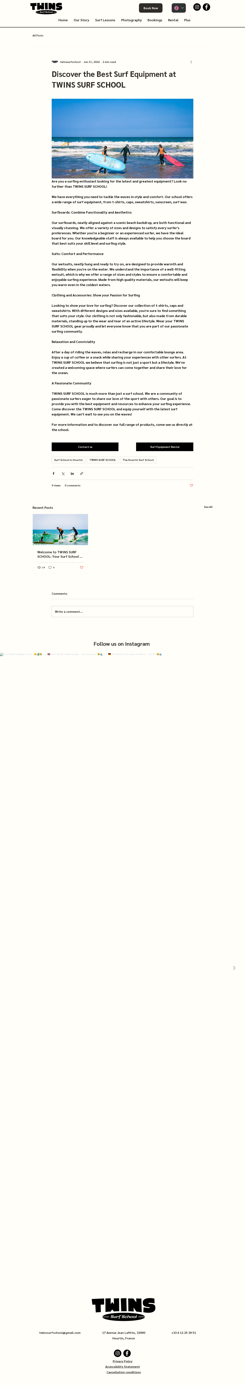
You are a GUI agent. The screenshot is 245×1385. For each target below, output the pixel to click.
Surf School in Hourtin (68, 459)
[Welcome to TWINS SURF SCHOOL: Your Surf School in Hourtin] (60, 529)
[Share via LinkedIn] (72, 473)
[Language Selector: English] (179, 8)
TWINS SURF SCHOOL (102, 459)
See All (208, 506)
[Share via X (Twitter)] (63, 473)
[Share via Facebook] (53, 473)
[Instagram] (197, 7)
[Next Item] (234, 968)
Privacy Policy (122, 1361)
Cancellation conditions (124, 1372)
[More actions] (191, 61)
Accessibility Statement (122, 1366)
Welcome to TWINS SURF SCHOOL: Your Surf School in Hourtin (59, 554)
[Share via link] (81, 473)
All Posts (38, 35)
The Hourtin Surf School (138, 459)
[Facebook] (206, 7)
